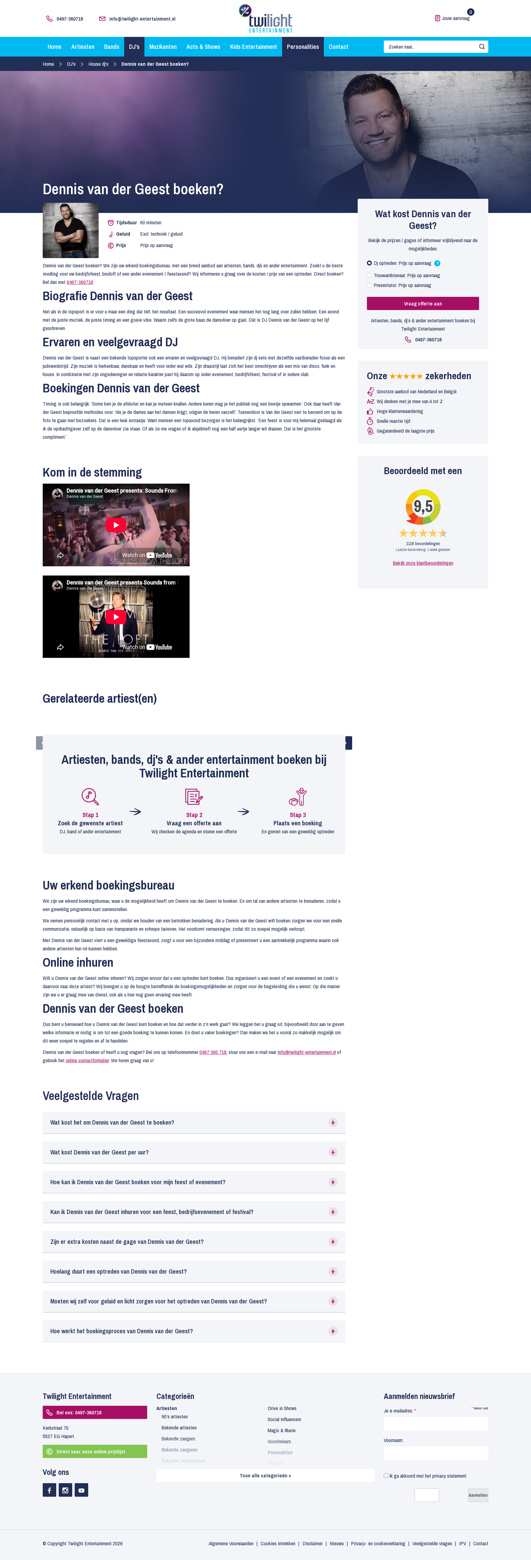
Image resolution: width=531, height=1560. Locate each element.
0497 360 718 (212, 1051)
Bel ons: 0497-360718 (79, 1412)
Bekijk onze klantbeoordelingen (423, 562)
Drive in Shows (282, 1408)
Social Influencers (284, 1419)
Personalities (303, 46)
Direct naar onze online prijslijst (91, 1451)
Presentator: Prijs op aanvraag (402, 285)
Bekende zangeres (180, 1449)
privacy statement (449, 1475)
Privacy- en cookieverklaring (378, 1543)
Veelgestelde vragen (432, 1543)
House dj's (98, 63)
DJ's (71, 63)
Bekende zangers (178, 1438)
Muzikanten (163, 46)
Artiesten (82, 46)
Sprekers (276, 1463)
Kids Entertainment (253, 46)
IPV (462, 1543)
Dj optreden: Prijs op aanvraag (406, 264)
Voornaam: (393, 1440)
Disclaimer (312, 1543)
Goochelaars (279, 1441)
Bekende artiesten (179, 1427)
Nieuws (337, 1543)
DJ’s (134, 46)
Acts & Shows (203, 46)
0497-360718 (70, 18)
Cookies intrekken (278, 1543)
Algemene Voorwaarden (231, 1543)
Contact (338, 46)
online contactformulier (87, 1060)
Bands (111, 46)
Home (54, 46)
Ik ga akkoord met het (427, 1475)
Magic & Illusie (282, 1430)
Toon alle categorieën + (265, 1475)
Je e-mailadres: (400, 1410)
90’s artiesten (175, 1416)
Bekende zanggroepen (183, 1460)
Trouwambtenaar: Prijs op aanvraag (407, 275)
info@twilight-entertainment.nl (142, 18)
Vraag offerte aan (423, 303)
